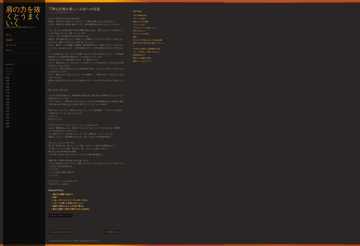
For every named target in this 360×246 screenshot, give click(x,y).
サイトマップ (11, 45)
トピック (9, 71)
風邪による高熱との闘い (142, 58)
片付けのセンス (139, 31)
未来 (7, 108)
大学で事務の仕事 (140, 15)
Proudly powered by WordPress (60, 241)
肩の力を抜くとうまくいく (23, 15)
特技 (7, 111)
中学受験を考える (112, 232)
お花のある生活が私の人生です (62, 232)
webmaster (68, 12)
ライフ (8, 74)
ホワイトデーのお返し (141, 34)
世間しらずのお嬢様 (140, 21)
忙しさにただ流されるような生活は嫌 (147, 40)
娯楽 (7, 90)
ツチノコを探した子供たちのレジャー (68, 203)
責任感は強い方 (139, 55)
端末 (7, 117)
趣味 (7, 123)
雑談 (7, 126)
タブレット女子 (139, 25)
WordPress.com (93, 241)
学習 (7, 93)
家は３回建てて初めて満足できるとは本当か (71, 209)
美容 (7, 120)
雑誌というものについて (142, 61)
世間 (7, 78)
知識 (7, 114)
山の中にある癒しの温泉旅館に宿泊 (146, 49)
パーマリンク (66, 215)
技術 (7, 102)
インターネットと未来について (145, 28)
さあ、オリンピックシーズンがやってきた (70, 200)
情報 (7, 96)
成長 (7, 99)
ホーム (8, 35)
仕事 (7, 84)
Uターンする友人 (139, 18)
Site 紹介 (9, 40)
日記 (7, 105)
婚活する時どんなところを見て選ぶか (68, 206)
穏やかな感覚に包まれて (63, 194)
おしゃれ (9, 68)
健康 (7, 87)
